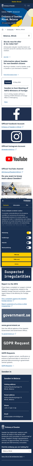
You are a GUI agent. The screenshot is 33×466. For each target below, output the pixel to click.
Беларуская (16, 12)
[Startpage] (3, 29)
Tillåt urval (16, 259)
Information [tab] (16, 205)
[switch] (29, 237)
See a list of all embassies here (12, 456)
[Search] (25, 5)
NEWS (6, 102)
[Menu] (29, 5)
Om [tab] (27, 205)
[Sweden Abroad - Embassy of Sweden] (10, 6)
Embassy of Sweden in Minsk (11, 127)
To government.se (8, 334)
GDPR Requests (7, 366)
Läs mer (6, 57)
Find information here (10, 75)
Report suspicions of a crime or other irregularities (14, 305)
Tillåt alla (16, 254)
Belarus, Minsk (9, 36)
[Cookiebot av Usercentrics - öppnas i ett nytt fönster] (24, 201)
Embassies (10, 29)
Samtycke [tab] (6, 205)
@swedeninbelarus (8, 149)
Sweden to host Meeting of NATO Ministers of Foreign (16, 89)
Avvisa (16, 264)
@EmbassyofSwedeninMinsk (11, 172)
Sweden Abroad (16, 2)
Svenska (4, 12)
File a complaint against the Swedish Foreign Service (14, 300)
